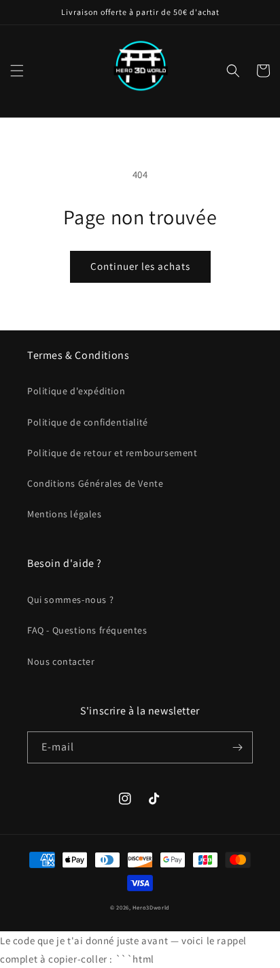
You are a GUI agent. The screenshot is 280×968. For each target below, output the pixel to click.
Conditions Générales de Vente (95, 483)
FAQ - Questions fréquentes (87, 630)
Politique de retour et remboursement (112, 453)
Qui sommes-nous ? (70, 599)
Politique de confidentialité (87, 422)
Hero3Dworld (151, 907)
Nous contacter (60, 661)
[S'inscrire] (237, 747)
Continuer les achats (140, 266)
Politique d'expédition (76, 391)
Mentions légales (64, 514)
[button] (17, 71)
